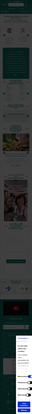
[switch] (28, 395)
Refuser (24, 410)
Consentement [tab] (24, 338)
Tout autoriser (24, 404)
